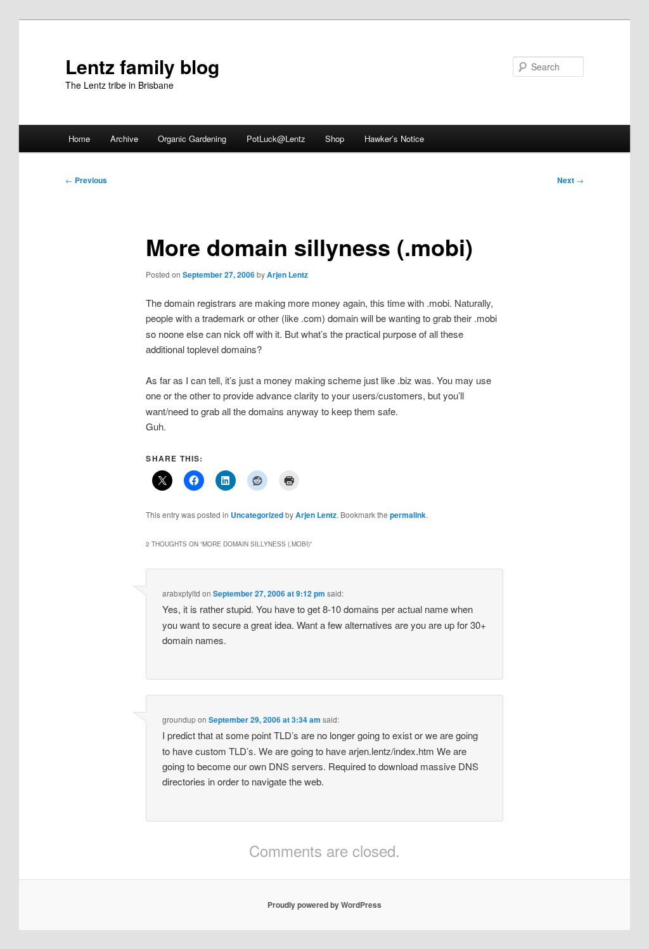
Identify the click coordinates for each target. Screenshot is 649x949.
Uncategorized (257, 514)
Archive (124, 138)
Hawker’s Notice (394, 138)
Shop (334, 138)
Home (79, 138)
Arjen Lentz (287, 274)
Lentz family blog (142, 66)
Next (570, 180)
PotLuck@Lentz (276, 138)
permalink (408, 514)
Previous (86, 180)
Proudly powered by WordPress (324, 904)
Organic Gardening (192, 138)
